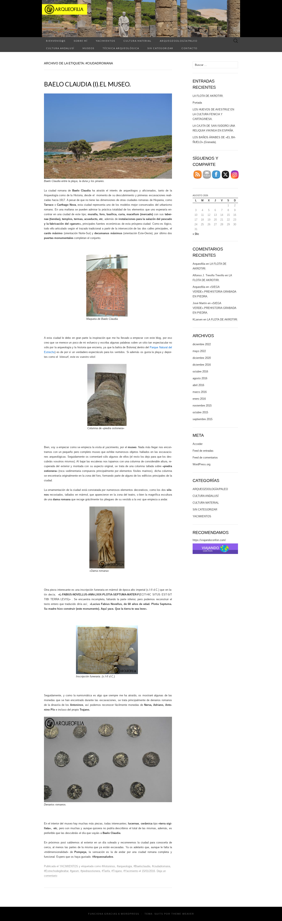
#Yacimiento (130, 871)
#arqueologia (124, 866)
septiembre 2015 (202, 419)
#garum (74, 871)
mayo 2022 (199, 351)
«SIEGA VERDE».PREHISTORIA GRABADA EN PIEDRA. (214, 291)
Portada (197, 102)
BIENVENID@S (55, 40)
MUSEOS (88, 48)
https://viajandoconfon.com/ (209, 540)
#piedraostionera (90, 871)
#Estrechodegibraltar (56, 871)
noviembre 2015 (202, 405)
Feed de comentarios (205, 457)
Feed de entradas (203, 450)
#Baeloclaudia (142, 866)
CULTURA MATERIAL (137, 40)
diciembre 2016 (202, 364)
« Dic (196, 233)
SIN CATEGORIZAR (160, 48)
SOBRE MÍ (81, 40)
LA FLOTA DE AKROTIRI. (208, 95)
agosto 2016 (200, 378)
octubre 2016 (200, 371)
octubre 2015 (200, 412)
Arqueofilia (199, 286)
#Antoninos (108, 866)
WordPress (130, 914)
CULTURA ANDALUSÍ (60, 48)
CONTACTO (189, 48)
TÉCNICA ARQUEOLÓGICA (121, 48)
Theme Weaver (182, 914)
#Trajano (116, 871)
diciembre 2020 (202, 357)
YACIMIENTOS (105, 40)
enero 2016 (199, 398)
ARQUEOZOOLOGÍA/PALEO (178, 40)
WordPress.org (201, 464)
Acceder (198, 443)
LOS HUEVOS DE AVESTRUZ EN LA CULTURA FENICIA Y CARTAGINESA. (213, 114)
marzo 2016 (200, 391)
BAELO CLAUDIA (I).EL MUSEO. (87, 84)
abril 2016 (198, 385)
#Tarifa (106, 871)
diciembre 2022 (202, 344)
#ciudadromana (161, 866)
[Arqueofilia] (141, 18)
